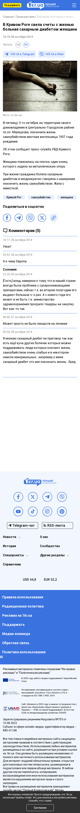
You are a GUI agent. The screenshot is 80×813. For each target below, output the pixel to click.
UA (18, 44)
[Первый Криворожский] (43, 5)
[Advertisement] (40, 421)
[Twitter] (42, 218)
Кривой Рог (13, 197)
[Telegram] (19, 218)
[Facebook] (7, 218)
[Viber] (30, 218)
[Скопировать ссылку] (54, 218)
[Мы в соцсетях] (18, 497)
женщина (67, 197)
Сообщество (50, 546)
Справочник (12, 564)
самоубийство (41, 197)
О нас (44, 537)
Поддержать (12, 5)
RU (26, 44)
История (9, 546)
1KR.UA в (22, 54)
